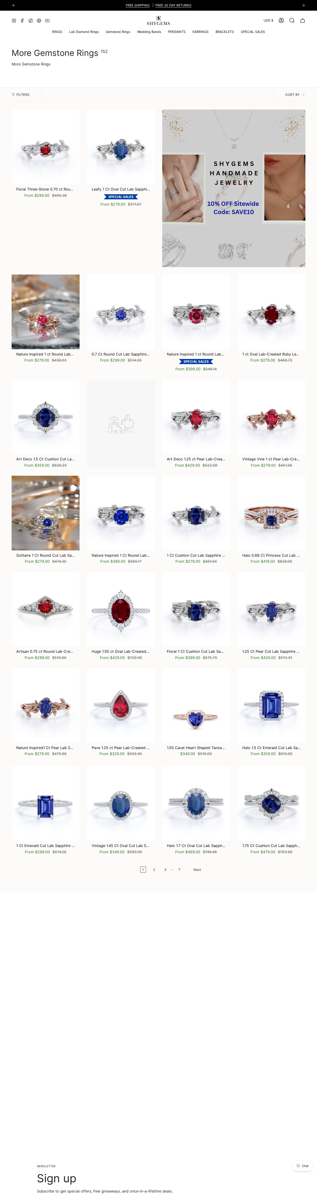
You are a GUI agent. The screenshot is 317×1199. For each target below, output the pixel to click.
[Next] (303, 5)
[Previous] (14, 5)
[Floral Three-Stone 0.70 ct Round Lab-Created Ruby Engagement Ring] (46, 147)
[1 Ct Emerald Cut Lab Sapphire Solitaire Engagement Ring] (46, 803)
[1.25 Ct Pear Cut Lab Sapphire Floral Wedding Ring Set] (272, 609)
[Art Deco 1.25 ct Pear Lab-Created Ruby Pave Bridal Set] (196, 417)
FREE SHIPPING (138, 5)
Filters (22, 95)
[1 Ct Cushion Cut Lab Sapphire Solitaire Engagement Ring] (196, 513)
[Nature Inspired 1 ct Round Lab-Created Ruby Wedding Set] (196, 312)
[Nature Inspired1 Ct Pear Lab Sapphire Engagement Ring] (46, 705)
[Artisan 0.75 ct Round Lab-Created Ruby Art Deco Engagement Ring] (46, 609)
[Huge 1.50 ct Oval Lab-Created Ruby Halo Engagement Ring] (121, 609)
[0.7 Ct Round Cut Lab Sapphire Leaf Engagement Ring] (121, 312)
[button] (118, 31)
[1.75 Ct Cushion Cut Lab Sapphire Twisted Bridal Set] (272, 803)
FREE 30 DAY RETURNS (173, 5)
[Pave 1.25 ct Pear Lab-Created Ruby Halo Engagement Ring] (121, 705)
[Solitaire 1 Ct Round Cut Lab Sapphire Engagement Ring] (46, 513)
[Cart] (302, 20)
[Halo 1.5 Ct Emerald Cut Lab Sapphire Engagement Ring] (272, 705)
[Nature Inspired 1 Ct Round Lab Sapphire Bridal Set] (121, 513)
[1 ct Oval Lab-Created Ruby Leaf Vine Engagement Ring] (272, 312)
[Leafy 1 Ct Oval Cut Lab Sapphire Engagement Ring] (121, 147)
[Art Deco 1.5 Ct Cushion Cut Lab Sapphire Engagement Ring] (46, 417)
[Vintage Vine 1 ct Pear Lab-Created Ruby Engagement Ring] (272, 417)
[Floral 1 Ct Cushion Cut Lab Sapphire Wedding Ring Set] (196, 609)
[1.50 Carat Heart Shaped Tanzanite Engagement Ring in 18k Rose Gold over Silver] (196, 705)
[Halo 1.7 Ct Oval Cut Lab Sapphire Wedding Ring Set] (196, 803)
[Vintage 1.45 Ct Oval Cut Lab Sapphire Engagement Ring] (121, 803)
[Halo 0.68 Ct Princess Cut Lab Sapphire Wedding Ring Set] (272, 513)
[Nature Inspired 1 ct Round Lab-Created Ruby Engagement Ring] (46, 312)
